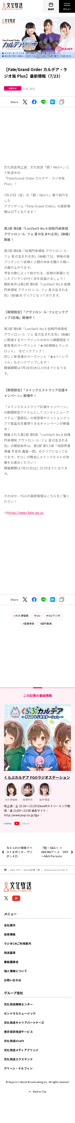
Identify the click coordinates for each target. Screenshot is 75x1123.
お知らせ (13, 88)
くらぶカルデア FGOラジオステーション (37, 777)
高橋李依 (29, 623)
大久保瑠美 (21, 615)
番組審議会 (11, 962)
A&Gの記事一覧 (32, 869)
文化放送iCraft (14, 1041)
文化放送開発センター (18, 1004)
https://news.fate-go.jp (25, 512)
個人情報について (15, 971)
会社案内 (10, 925)
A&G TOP (15, 869)
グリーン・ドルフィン (18, 1068)
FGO (37, 615)
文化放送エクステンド (18, 1059)
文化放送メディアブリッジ (21, 1050)
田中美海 (46, 623)
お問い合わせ (12, 980)
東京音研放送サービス (18, 1032)
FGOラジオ (53, 615)
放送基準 (10, 953)
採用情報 (10, 934)
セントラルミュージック (20, 1013)
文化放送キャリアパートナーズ (24, 1022)
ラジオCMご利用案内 (17, 943)
